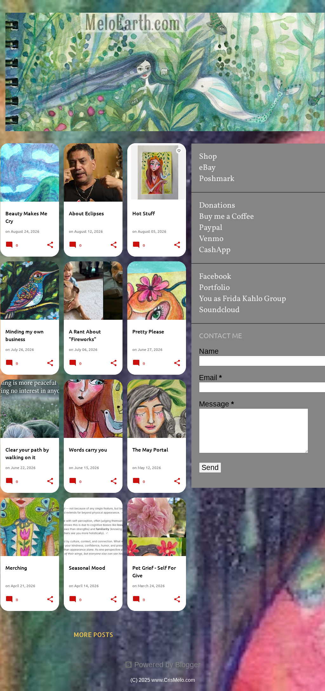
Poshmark (217, 178)
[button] (50, 245)
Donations (217, 205)
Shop (208, 156)
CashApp (214, 250)
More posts (93, 634)
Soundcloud (219, 310)
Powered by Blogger (166, 665)
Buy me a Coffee (226, 216)
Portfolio (214, 287)
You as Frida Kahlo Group (242, 299)
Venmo (211, 239)
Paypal (210, 227)
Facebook (215, 276)
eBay (207, 167)
